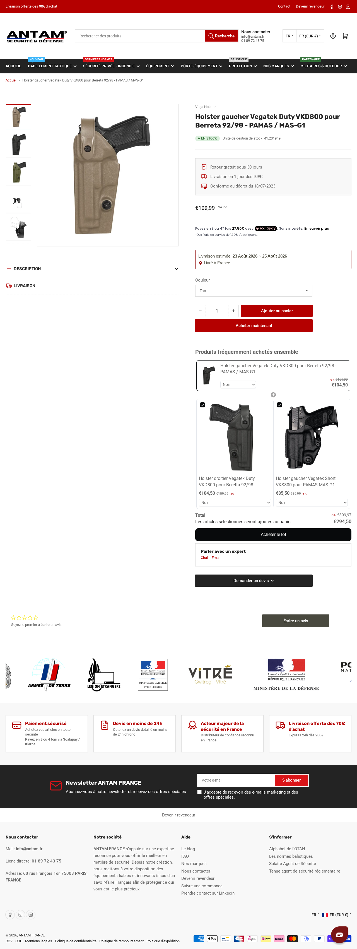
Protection (240, 63)
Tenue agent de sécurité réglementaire (304, 871)
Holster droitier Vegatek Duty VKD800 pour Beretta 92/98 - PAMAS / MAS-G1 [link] (227, 482)
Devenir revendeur (310, 6)
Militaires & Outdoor (321, 63)
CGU (18, 941)
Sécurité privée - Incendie (109, 63)
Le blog (188, 848)
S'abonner (291, 780)
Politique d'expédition (163, 941)
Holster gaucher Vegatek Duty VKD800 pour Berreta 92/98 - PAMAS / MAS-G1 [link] (278, 368)
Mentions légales (38, 941)
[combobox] (156, 35)
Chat (205, 558)
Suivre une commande (202, 885)
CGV (9, 941)
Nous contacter (195, 871)
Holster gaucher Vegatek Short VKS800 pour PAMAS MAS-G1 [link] (306, 481)
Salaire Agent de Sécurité (292, 863)
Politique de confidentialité (76, 941)
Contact (284, 6)
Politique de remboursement (121, 941)
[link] (208, 375)
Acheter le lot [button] (273, 534)
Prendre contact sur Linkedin (208, 893)
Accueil (13, 66)
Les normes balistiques (291, 856)
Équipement (157, 66)
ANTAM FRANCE (32, 935)
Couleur (202, 280)
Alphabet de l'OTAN (287, 848)
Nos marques (276, 66)
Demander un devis (247, 815)
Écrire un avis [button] (295, 620)
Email (216, 558)
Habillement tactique (50, 63)
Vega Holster (205, 107)
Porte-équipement (199, 66)
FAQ (185, 856)
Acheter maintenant (254, 325)
